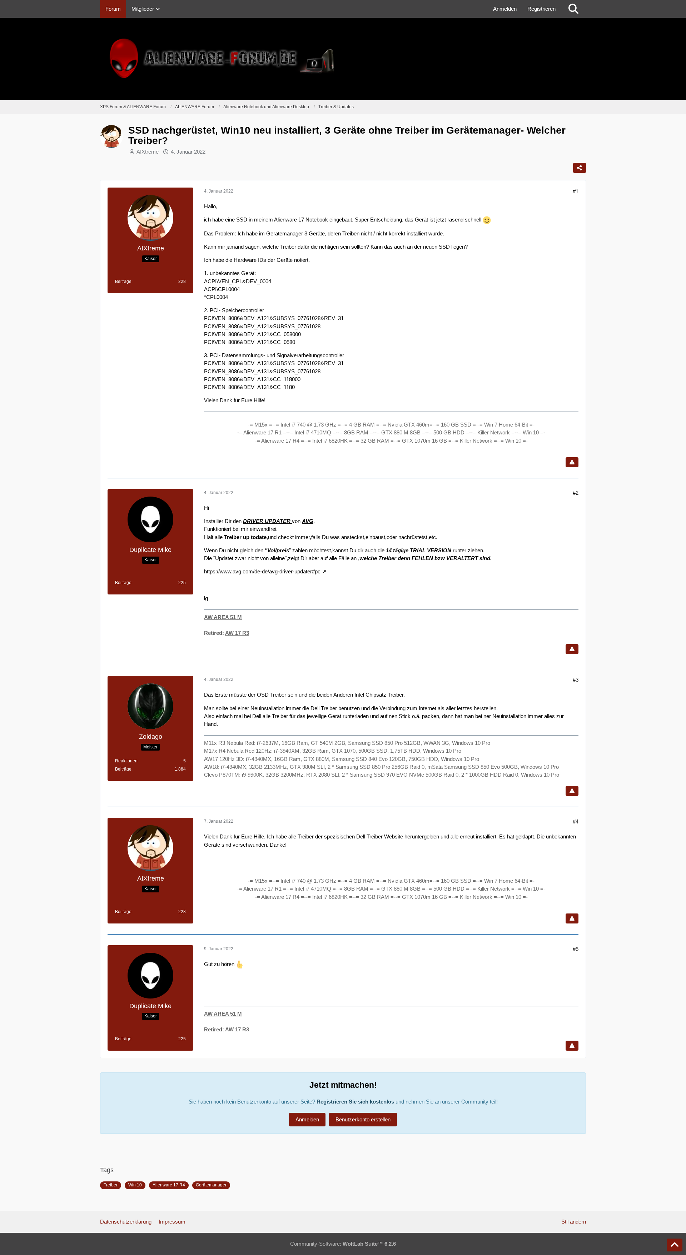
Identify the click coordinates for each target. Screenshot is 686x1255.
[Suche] (573, 9)
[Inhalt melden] (572, 462)
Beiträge (123, 281)
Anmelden (505, 9)
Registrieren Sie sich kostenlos (355, 1102)
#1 (575, 191)
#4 (575, 821)
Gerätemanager (211, 1184)
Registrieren (541, 9)
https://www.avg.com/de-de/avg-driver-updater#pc (262, 571)
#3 (575, 680)
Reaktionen (126, 760)
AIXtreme (147, 152)
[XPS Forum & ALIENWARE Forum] (343, 59)
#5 (575, 949)
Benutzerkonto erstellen (363, 1119)
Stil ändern (573, 1222)
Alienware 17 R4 (169, 1184)
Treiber (111, 1184)
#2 (575, 493)
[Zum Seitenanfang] (674, 1245)
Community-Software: (343, 1244)
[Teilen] (579, 168)
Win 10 (135, 1184)
